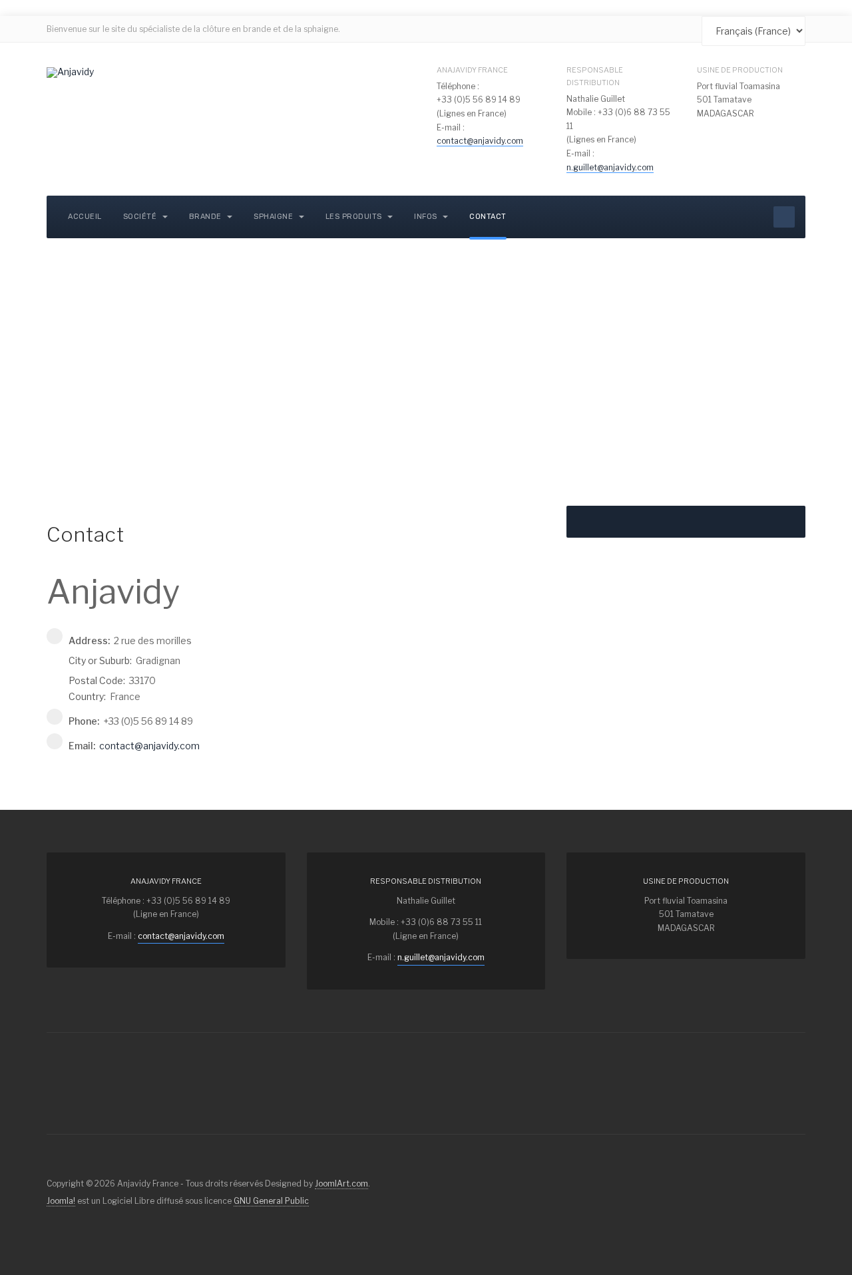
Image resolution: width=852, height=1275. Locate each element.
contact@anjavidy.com (480, 141)
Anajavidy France (472, 70)
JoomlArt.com (341, 1183)
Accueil (85, 216)
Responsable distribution (594, 76)
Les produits (355, 216)
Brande (206, 216)
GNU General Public (271, 1201)
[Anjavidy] (70, 72)
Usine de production (740, 70)
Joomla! (61, 1201)
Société (141, 216)
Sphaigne (275, 216)
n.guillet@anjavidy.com (610, 167)
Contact (488, 216)
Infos (426, 216)
